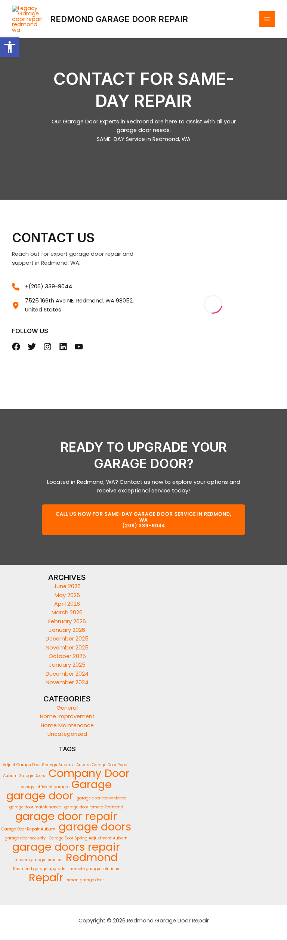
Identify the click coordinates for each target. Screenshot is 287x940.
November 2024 (67, 682)
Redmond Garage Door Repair (119, 19)
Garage (91, 784)
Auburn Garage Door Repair (103, 765)
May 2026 (67, 595)
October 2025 (67, 656)
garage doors (95, 827)
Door (117, 773)
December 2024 (67, 674)
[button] (9, 47)
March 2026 (67, 612)
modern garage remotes (38, 860)
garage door (39, 795)
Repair (46, 877)
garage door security (25, 838)
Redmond (92, 857)
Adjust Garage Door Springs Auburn (38, 765)
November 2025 (67, 647)
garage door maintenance (35, 807)
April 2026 (67, 604)
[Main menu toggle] (267, 19)
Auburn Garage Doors (24, 775)
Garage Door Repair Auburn (28, 829)
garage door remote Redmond (93, 807)
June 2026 (67, 586)
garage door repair (66, 816)
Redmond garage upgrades (40, 869)
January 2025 (67, 665)
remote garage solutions (95, 869)
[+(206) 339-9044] (42, 286)
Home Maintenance (67, 725)
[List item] (16, 346)
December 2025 (67, 638)
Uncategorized (67, 734)
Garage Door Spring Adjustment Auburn (88, 838)
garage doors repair (66, 847)
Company (75, 773)
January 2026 (67, 630)
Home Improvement (67, 716)
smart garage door (85, 880)
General (67, 708)
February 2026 (67, 621)
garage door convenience (101, 798)
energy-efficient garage (44, 787)
